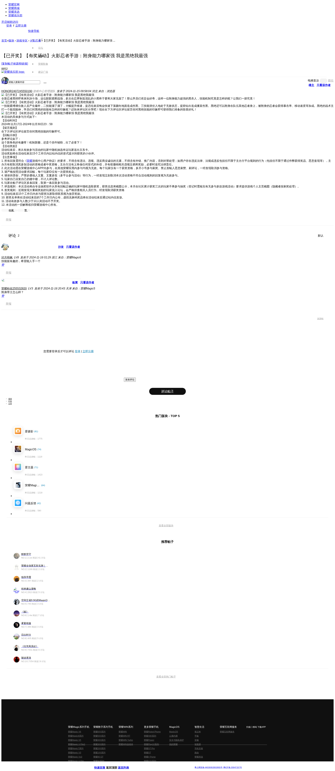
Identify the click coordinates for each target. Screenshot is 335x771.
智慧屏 (198, 744)
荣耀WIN (123, 732)
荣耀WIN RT (124, 736)
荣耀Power (149, 740)
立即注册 (21, 25)
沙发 (61, 246)
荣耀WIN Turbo (126, 740)
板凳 (75, 282)
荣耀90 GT (98, 757)
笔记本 (198, 732)
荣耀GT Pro (149, 748)
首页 (40, 39)
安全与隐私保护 (176, 740)
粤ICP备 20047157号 (232, 767)
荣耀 (29, 160)
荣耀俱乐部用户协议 (103, 764)
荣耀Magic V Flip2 (76, 744)
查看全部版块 (166, 525)
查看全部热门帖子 (166, 676)
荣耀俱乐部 (15, 15)
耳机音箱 (199, 748)
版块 (11, 40)
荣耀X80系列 (150, 736)
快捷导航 (33, 30)
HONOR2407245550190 (16, 91)
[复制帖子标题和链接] (14, 63)
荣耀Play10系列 (151, 744)
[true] (45, 82)
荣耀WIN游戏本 (126, 744)
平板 (197, 736)
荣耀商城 (14, 8)
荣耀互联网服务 (227, 732)
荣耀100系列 (99, 752)
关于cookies (146, 764)
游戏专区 (22, 40)
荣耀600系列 (99, 732)
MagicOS (173, 732)
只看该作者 (73, 246)
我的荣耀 (173, 744)
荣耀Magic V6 (74, 732)
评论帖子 (167, 391)
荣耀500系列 (99, 736)
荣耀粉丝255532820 (14, 288)
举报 (8, 219)
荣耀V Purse (150, 757)
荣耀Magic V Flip (76, 761)
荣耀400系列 (99, 740)
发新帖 (320, 318)
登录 (9, 25)
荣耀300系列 (99, 744)
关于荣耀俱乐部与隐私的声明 (126, 764)
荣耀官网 (14, 4)
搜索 (4, 82)
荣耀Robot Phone (152, 732)
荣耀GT (147, 752)
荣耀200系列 (99, 748)
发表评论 (129, 379)
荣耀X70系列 (150, 761)
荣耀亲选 (14, 11)
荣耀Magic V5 (74, 740)
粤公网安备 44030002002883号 (208, 767)
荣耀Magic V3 (74, 752)
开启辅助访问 (9, 21)
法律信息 (156, 764)
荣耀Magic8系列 (75, 736)
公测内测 (173, 736)
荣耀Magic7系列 (75, 748)
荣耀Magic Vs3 (75, 757)
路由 (197, 752)
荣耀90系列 (98, 761)
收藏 (11, 210)
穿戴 (197, 740)
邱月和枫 (7, 257)
